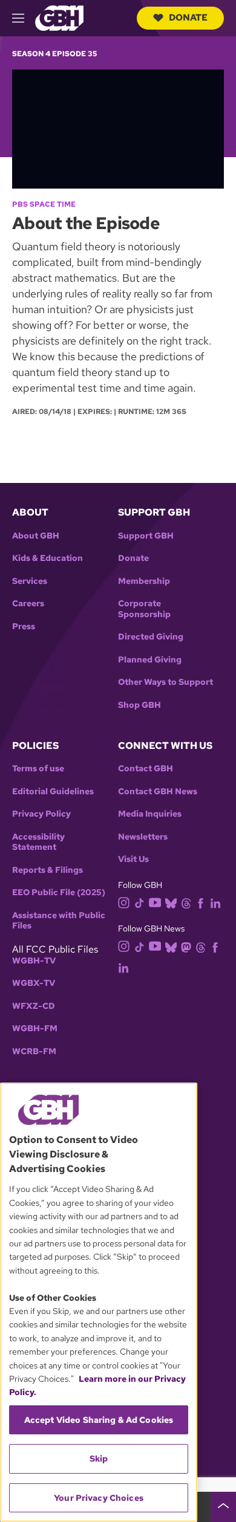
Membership (144, 581)
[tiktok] (139, 902)
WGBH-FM (34, 1028)
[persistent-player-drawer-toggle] (223, 1507)
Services (29, 581)
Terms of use (38, 768)
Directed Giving (150, 637)
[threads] (186, 902)
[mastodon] (186, 946)
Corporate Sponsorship (144, 609)
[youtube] (155, 901)
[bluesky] (171, 902)
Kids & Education (47, 558)
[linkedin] (215, 902)
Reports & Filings (47, 870)
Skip (99, 1458)
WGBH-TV (34, 961)
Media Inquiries (150, 814)
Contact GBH (145, 768)
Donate (188, 17)
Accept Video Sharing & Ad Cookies (99, 1419)
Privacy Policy (41, 814)
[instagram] (124, 901)
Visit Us (133, 859)
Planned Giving (150, 660)
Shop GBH (139, 705)
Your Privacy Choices (98, 1497)
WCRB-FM (34, 1051)
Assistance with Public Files (58, 920)
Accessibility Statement (38, 842)
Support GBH (146, 536)
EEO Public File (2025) (58, 892)
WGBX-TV (33, 983)
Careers (28, 603)
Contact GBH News (157, 791)
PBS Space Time (44, 204)
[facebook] (200, 902)
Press (23, 626)
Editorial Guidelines (53, 791)
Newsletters (143, 837)
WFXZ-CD (33, 1006)
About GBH (35, 536)
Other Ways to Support (165, 682)
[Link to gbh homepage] (59, 17)
